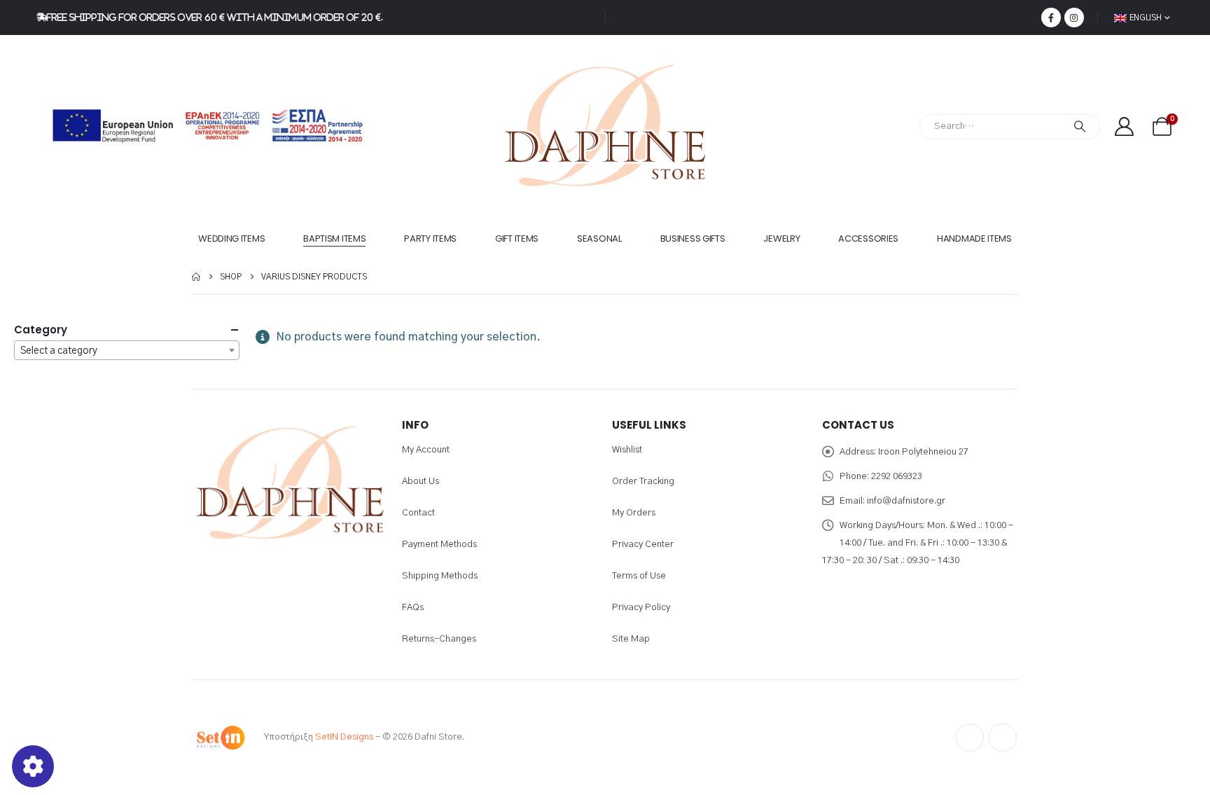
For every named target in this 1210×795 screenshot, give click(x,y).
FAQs (413, 607)
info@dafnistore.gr (906, 501)
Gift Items (516, 238)
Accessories (868, 238)
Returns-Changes (439, 639)
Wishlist (627, 450)
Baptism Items (334, 238)
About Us (420, 481)
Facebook (970, 738)
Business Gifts (692, 238)
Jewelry (781, 238)
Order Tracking (643, 481)
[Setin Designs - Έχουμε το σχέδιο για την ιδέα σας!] (220, 737)
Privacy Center (643, 544)
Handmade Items (974, 238)
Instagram (1003, 738)
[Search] (1079, 127)
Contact (418, 513)
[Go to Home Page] (196, 277)
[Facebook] (1051, 17)
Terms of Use (639, 576)
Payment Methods (439, 544)
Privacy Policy (641, 607)
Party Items (430, 238)
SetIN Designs (344, 737)
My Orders (633, 513)
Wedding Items (231, 238)
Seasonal (599, 238)
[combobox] (126, 350)
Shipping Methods (440, 576)
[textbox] (127, 351)
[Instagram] (1074, 17)
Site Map (631, 639)
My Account (426, 450)
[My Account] (1124, 126)
